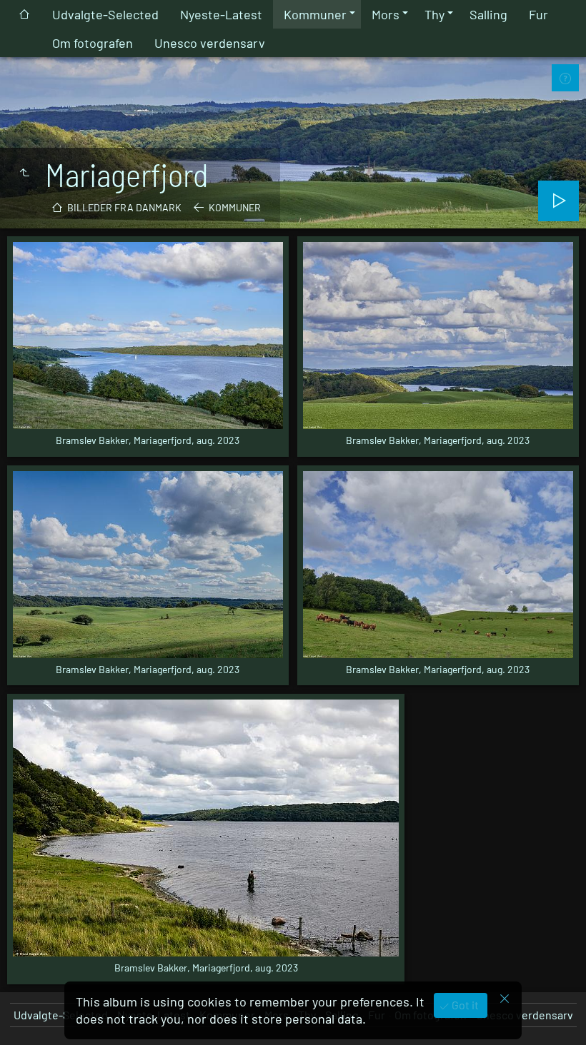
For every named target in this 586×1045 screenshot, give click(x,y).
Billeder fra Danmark (124, 207)
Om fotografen (92, 43)
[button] (28, 1017)
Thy (434, 14)
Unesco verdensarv (209, 43)
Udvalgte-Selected (105, 14)
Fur (538, 14)
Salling (488, 14)
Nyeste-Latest (221, 14)
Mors (385, 14)
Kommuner (315, 14)
